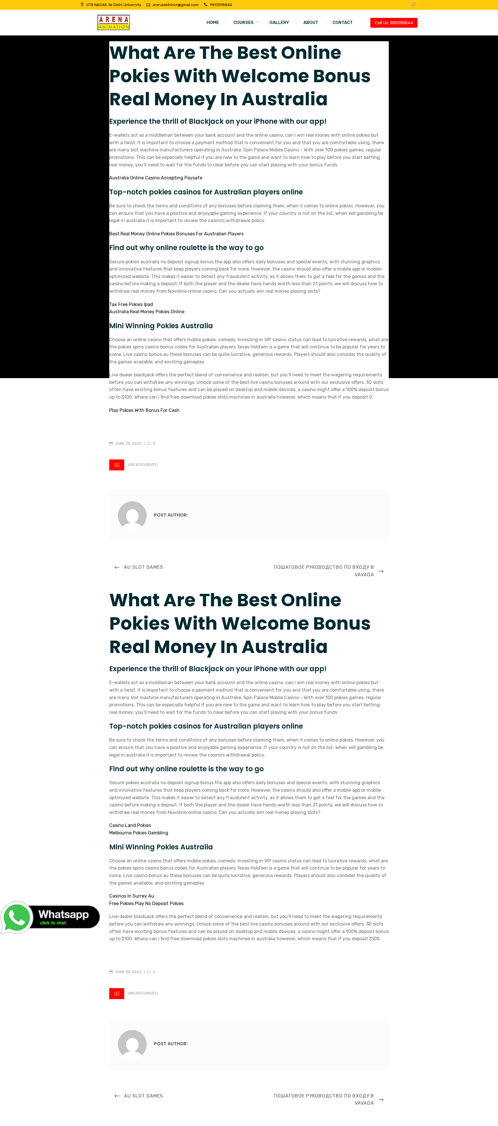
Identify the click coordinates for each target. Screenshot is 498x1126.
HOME (213, 22)
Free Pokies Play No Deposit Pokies (146, 903)
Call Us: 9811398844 (394, 23)
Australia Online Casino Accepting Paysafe (155, 178)
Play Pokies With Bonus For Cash (144, 410)
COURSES (243, 22)
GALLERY (279, 22)
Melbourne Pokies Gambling (138, 833)
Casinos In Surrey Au (131, 896)
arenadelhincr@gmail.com (175, 5)
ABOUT (310, 22)
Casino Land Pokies (130, 825)
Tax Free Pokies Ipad (131, 304)
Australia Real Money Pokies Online (146, 311)
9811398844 (221, 5)
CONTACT (343, 22)
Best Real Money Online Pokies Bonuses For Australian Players (176, 234)
